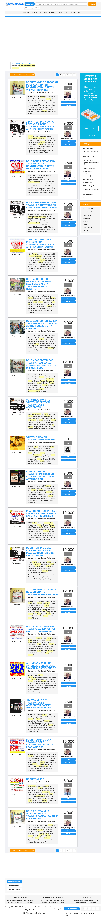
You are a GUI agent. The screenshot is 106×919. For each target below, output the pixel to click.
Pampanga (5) (87, 215)
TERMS (75, 914)
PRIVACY (84, 914)
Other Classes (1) (88, 198)
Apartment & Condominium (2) (91, 164)
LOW (13, 75)
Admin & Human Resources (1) (88, 175)
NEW (32, 75)
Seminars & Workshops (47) (90, 152)
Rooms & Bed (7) (88, 160)
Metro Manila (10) (88, 212)
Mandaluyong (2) (88, 227)
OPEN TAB (68, 105)
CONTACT (92, 914)
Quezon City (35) (88, 209)
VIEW (68, 102)
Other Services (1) (88, 182)
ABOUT (68, 914)
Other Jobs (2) (87, 171)
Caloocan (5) (86, 218)
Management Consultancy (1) (91, 190)
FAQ (67, 916)
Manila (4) (86, 221)
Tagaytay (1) (86, 230)
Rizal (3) (85, 224)
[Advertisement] (53, 32)
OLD (25, 75)
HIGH (19, 75)
